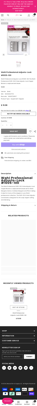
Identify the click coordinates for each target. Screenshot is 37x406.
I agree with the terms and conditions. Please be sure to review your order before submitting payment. (19, 138)
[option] (18, 39)
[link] (18, 270)
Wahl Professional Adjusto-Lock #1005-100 (18, 314)
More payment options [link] (19, 149)
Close (35, 6)
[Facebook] (4, 368)
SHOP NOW (18, 11)
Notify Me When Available (18, 114)
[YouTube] (26, 368)
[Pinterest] (15, 368)
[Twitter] (31, 368)
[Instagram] (9, 368)
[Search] (8, 15)
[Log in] (29, 15)
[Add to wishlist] (30, 131)
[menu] (2, 15)
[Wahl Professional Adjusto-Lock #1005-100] (18, 296)
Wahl (3, 87)
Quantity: (4, 121)
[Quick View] (25, 293)
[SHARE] (34, 131)
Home (2, 20)
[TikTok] (20, 368)
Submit (29, 357)
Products (9, 20)
